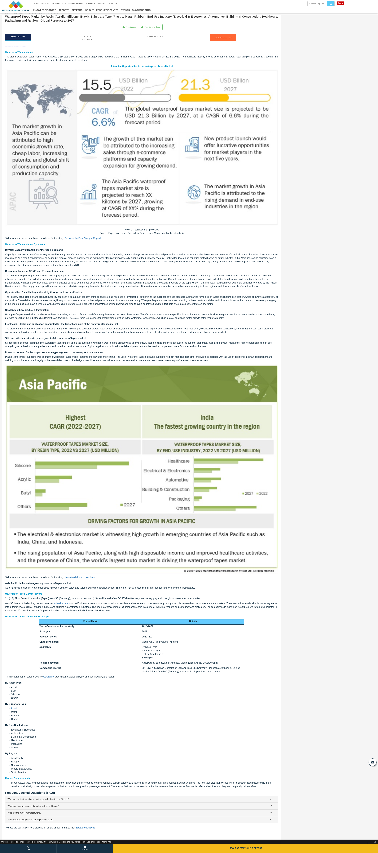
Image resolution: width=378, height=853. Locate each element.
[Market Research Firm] (16, 6)
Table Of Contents (86, 38)
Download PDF (223, 37)
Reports (63, 10)
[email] (372, 762)
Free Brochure (131, 27)
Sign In (340, 3)
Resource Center (107, 10)
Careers (101, 4)
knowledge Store (44, 10)
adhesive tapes (62, 603)
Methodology (155, 36)
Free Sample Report (152, 27)
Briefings (90, 4)
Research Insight (83, 10)
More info (106, 842)
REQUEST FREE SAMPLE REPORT (246, 848)
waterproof (48, 676)
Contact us (112, 4)
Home (36, 4)
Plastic (14, 708)
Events (125, 10)
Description (18, 36)
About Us (44, 4)
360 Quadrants (141, 10)
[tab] (141, 799)
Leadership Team (58, 4)
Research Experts (76, 4)
